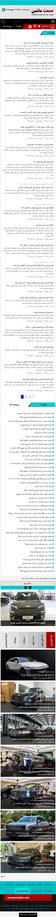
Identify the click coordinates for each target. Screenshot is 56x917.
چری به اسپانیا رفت (46, 77)
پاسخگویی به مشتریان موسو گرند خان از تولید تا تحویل (35, 413)
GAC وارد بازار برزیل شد (44, 225)
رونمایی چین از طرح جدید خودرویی (40, 144)
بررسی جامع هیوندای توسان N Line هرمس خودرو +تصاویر (36, 707)
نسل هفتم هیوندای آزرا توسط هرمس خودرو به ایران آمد (34, 517)
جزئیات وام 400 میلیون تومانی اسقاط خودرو (37, 578)
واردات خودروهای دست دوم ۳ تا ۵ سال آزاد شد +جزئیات (34, 506)
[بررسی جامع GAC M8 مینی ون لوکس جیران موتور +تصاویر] (28, 761)
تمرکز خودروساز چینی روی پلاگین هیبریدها (38, 379)
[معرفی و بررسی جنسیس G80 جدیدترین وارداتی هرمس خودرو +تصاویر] (28, 729)
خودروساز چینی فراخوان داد (43, 161)
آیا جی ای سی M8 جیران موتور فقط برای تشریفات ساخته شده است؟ (30, 479)
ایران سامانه (23, 914)
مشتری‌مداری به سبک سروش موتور (41, 525)
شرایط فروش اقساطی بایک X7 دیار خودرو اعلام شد (35, 444)
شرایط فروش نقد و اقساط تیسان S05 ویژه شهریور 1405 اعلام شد (31, 448)
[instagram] (34, 26)
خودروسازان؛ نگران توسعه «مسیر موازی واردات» (37, 559)
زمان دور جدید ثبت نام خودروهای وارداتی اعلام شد (36, 482)
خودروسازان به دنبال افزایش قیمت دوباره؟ (38, 436)
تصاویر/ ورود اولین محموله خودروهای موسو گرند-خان (28, 622)
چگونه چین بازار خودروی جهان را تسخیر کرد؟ (37, 207)
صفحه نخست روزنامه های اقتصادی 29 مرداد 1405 (35, 521)
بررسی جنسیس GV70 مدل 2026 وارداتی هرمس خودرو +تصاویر (34, 867)
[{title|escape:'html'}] (28, 607)
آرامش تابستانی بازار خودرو (43, 432)
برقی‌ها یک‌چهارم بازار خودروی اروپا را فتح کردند (37, 429)
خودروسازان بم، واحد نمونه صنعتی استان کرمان (37, 456)
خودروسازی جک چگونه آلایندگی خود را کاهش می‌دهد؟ (33, 265)
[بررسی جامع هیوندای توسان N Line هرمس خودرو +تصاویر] (28, 697)
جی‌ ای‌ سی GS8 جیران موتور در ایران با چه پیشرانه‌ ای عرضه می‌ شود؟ (30, 513)
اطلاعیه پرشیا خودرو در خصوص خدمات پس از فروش (35, 475)
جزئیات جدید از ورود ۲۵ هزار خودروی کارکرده (38, 467)
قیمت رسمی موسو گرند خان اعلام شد (40, 502)
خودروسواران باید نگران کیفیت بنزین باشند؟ (38, 459)
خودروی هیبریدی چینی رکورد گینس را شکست (36, 112)
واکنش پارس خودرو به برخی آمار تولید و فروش (37, 563)
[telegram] (38, 26)
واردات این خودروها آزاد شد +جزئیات (40, 555)
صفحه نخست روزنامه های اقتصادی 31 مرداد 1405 (35, 509)
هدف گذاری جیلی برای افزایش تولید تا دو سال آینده (34, 282)
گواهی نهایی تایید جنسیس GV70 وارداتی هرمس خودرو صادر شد (31, 463)
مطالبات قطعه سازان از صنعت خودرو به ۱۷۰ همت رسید (35, 540)
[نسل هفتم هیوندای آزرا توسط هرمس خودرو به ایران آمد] (28, 665)
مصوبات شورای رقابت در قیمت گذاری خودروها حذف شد (34, 529)
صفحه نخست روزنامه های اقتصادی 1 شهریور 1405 (35, 471)
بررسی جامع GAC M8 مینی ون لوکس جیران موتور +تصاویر (36, 771)
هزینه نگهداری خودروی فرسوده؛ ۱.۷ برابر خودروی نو (36, 425)
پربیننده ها (7, 26)
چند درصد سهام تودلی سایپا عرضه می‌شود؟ (38, 544)
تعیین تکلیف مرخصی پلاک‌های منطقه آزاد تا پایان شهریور (34, 494)
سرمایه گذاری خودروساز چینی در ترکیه (39, 327)
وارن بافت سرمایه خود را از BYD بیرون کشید (36, 127)
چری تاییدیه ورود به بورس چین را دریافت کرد (36, 245)
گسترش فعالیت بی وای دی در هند (40, 95)
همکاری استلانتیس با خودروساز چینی (40, 62)
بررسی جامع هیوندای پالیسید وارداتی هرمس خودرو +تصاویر (36, 836)
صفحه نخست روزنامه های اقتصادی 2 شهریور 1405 (35, 440)
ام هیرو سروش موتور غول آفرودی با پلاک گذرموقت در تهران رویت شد (30, 452)
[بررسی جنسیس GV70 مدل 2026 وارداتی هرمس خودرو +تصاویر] (28, 857)
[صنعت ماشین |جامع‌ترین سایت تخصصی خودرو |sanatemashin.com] (28, 12)
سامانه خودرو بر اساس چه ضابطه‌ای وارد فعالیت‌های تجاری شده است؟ (30, 421)
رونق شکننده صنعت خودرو (43, 486)
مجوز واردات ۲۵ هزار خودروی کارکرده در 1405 (37, 490)
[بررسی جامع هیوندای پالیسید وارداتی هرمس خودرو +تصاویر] (28, 825)
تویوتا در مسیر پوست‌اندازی (43, 548)
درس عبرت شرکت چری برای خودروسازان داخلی (36, 187)
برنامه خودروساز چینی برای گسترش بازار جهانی (36, 297)
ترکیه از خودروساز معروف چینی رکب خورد (38, 43)
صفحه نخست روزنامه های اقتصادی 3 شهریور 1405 (35, 417)
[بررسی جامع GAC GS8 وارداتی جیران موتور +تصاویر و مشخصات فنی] (28, 793)
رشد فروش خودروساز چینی (43, 312)
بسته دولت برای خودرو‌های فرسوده (41, 552)
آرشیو (3, 876)
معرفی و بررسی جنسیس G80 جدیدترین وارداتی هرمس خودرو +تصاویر (33, 739)
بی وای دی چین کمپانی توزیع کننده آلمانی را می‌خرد (34, 361)
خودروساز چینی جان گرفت (43, 347)
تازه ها (19, 26)
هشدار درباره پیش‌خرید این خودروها (40, 498)
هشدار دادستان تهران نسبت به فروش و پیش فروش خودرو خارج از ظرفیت (28, 532)
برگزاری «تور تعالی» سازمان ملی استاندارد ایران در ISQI (35, 536)
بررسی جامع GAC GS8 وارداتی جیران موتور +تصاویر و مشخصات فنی (33, 804)
